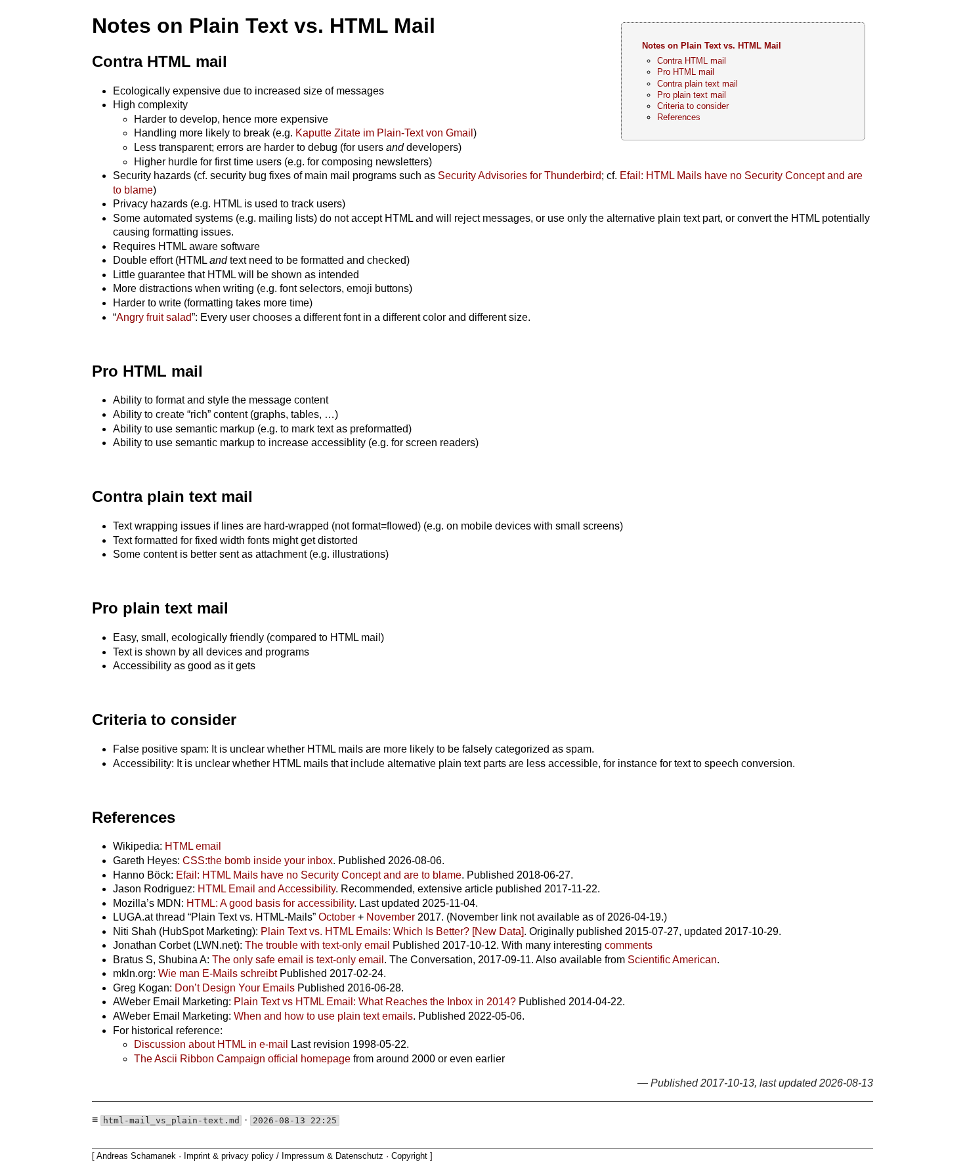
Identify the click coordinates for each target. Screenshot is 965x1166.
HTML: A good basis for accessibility (270, 903)
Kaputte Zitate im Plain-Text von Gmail (384, 132)
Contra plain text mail (697, 84)
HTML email (193, 846)
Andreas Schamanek (136, 1156)
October (336, 917)
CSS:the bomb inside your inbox (257, 860)
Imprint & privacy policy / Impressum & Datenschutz (283, 1156)
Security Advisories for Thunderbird (519, 175)
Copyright (409, 1156)
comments (629, 945)
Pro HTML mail (685, 72)
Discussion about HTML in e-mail (211, 1044)
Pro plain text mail (691, 95)
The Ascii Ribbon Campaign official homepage (242, 1058)
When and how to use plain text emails (323, 1016)
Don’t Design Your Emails (235, 987)
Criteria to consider (693, 106)
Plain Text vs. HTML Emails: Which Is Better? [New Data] (392, 931)
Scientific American (672, 959)
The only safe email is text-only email (298, 959)
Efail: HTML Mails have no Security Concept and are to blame (318, 875)
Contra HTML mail (691, 61)
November (390, 917)
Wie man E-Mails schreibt (217, 973)
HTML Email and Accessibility (266, 888)
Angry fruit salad (154, 317)
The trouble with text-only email (317, 945)
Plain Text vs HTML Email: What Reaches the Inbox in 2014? (375, 1001)
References (678, 117)
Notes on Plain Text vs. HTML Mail (711, 46)
